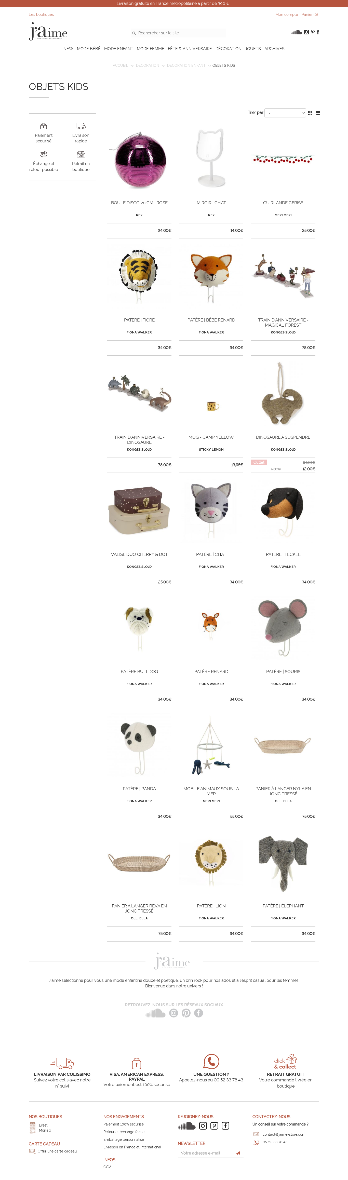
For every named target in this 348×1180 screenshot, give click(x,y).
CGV (107, 1167)
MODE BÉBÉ (89, 48)
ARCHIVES (274, 48)
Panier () (310, 14)
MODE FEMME (150, 48)
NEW (68, 48)
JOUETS (253, 48)
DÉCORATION (229, 48)
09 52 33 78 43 (275, 1142)
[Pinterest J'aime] (215, 1126)
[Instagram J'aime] (204, 1126)
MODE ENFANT (118, 48)
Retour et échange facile (123, 1132)
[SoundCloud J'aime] (188, 1126)
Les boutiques (41, 14)
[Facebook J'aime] (227, 1126)
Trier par (255, 112)
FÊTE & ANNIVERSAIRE (190, 48)
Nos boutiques (45, 1116)
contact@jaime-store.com (284, 1134)
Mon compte (286, 14)
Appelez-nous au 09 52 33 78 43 (211, 1079)
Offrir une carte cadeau (57, 1151)
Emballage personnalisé (123, 1139)
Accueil (120, 65)
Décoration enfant (186, 65)
